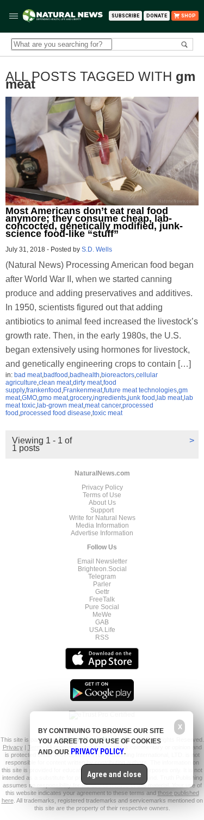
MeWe (102, 614)
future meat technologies (140, 390)
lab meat (169, 398)
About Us (102, 502)
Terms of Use (102, 495)
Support (102, 510)
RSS (102, 637)
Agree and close (114, 774)
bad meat (28, 375)
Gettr (102, 592)
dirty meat (87, 382)
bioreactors (117, 375)
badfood (56, 375)
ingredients (109, 398)
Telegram (102, 576)
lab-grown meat (60, 405)
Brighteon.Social (102, 569)
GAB (102, 622)
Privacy (13, 747)
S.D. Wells (97, 249)
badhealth (85, 375)
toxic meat (107, 413)
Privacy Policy (102, 487)
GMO (29, 398)
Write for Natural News (102, 518)
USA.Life (102, 630)
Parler (102, 584)
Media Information (102, 525)
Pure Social (102, 607)
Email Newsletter (102, 561)
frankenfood (43, 390)
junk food (141, 398)
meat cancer (103, 405)
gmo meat (53, 398)
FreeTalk (102, 599)
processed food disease (55, 413)
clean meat (55, 382)
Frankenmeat (82, 390)
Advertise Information (102, 533)
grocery (80, 398)
